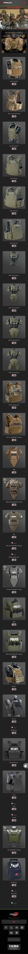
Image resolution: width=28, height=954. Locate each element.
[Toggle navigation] (24, 2)
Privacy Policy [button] (14, 939)
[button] (14, 903)
